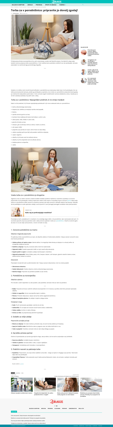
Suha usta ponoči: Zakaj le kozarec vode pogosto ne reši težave (67, 393)
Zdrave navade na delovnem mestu (21, 393)
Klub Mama (16, 7)
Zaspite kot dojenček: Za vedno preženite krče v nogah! (43, 393)
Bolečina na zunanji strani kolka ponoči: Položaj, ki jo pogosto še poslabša (90, 394)
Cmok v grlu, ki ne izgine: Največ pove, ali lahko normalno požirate (93, 72)
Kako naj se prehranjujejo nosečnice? (38, 213)
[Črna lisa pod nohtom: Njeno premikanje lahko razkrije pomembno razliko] (84, 52)
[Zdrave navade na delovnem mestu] (22, 385)
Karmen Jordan (16, 13)
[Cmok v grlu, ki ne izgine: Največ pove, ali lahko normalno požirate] (84, 72)
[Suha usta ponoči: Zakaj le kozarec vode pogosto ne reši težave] (68, 385)
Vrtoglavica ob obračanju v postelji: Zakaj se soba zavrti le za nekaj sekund (92, 62)
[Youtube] (57, 406)
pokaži (22, 363)
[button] (83, 4)
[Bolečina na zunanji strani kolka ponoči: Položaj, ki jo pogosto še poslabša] (91, 385)
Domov (12, 7)
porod (69, 200)
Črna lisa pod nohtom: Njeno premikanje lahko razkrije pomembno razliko (93, 52)
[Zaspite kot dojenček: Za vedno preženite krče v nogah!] (45, 385)
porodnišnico (60, 221)
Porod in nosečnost (22, 7)
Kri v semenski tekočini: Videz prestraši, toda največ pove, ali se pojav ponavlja (93, 81)
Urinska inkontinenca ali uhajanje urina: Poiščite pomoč (66, 376)
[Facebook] (55, 406)
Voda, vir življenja (15, 376)
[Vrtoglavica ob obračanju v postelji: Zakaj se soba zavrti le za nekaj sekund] (84, 62)
